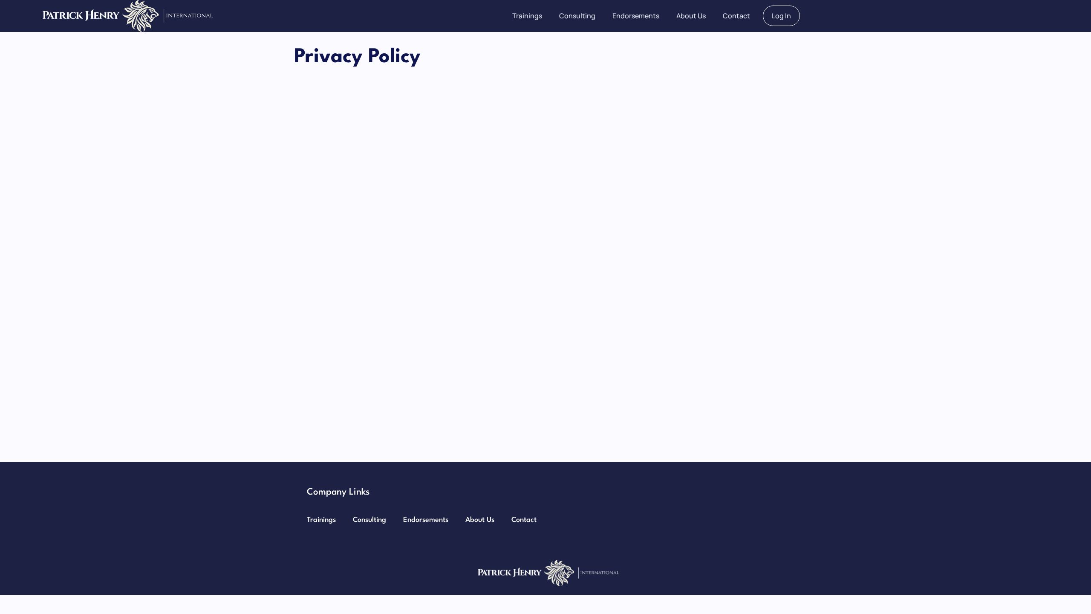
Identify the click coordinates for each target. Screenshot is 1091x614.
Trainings (527, 15)
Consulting (577, 15)
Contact (736, 15)
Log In (781, 15)
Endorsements (635, 15)
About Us (691, 15)
